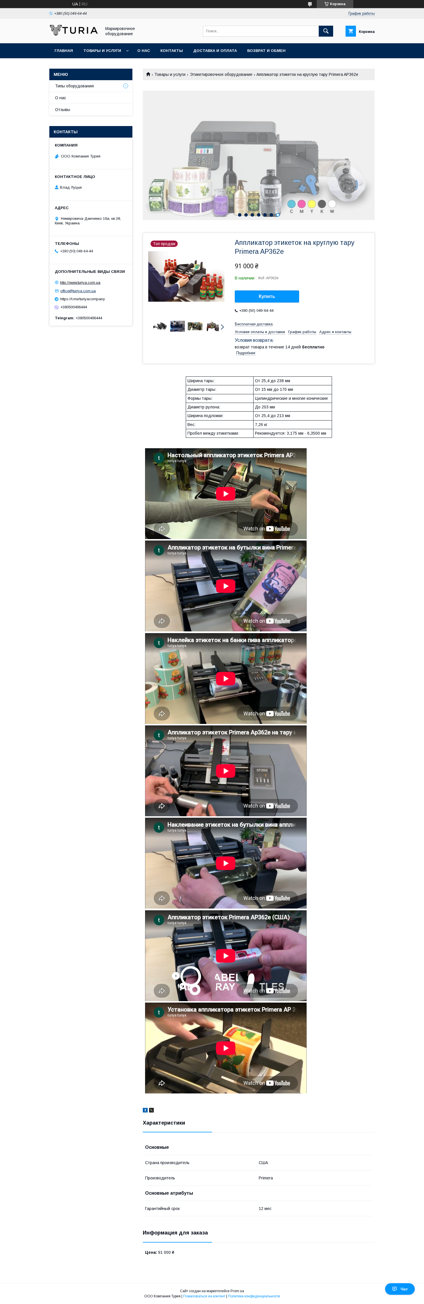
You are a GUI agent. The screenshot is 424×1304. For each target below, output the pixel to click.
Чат (404, 1289)
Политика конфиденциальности (254, 1296)
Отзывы (62, 109)
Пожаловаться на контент (204, 1296)
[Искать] (326, 31)
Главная (64, 50)
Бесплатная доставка (254, 324)
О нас (143, 50)
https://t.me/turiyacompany (82, 299)
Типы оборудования (74, 86)
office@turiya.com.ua (78, 291)
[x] (151, 1111)
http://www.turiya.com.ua (80, 282)
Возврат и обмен (266, 50)
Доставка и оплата (215, 50)
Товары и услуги (102, 50)
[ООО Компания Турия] (73, 35)
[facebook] (145, 1111)
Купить (267, 296)
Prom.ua (237, 1291)
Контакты (171, 50)
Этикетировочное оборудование (221, 74)
